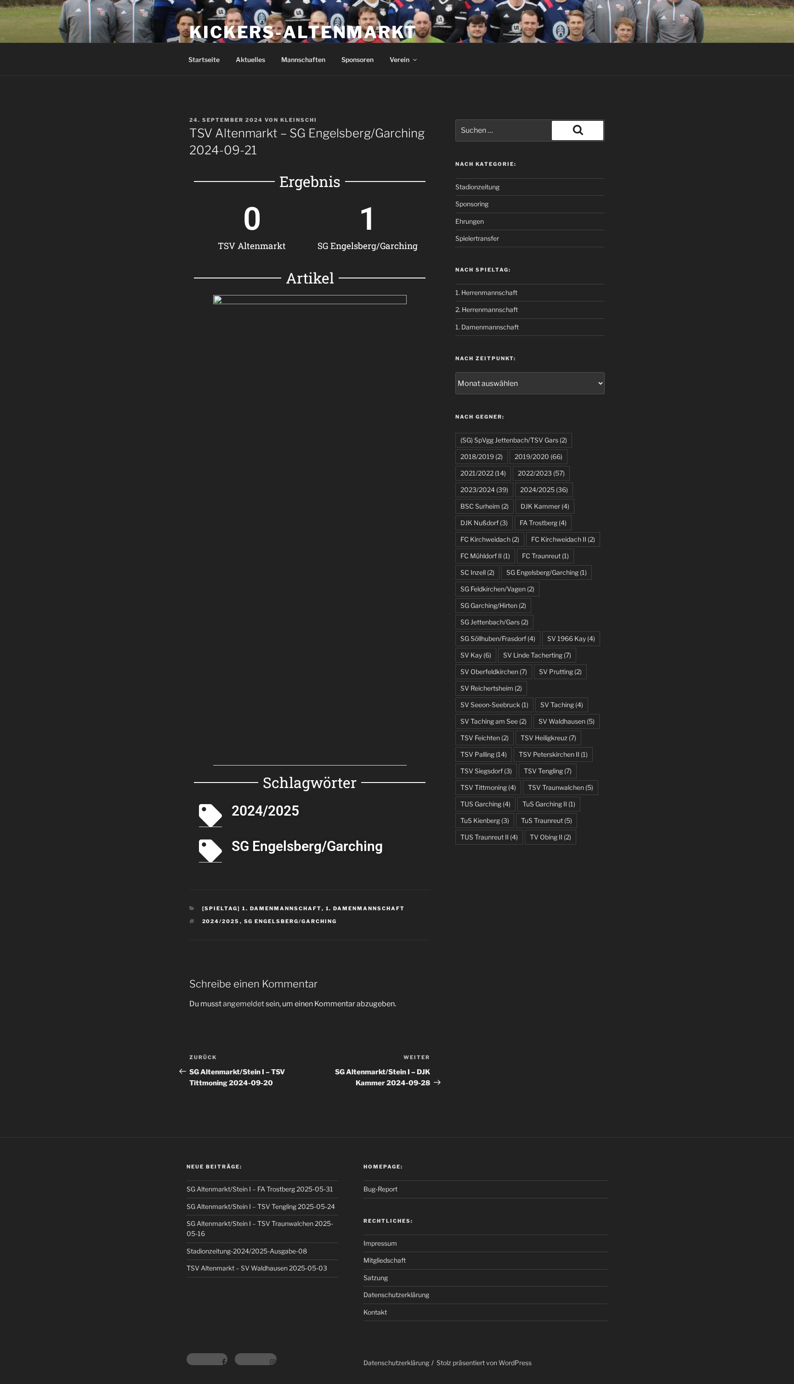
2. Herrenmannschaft (486, 309)
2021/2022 (483, 473)
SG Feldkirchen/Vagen (497, 589)
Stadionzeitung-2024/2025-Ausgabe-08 (247, 1251)
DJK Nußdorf (484, 523)
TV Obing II (550, 837)
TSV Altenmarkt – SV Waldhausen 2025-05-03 (257, 1268)
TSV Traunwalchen (560, 787)
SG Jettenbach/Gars (494, 622)
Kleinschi (298, 120)
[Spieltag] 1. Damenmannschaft (262, 908)
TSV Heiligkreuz (548, 738)
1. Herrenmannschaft (486, 292)
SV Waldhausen (567, 721)
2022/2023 (541, 473)
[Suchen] (577, 130)
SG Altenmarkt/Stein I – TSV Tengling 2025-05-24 (261, 1206)
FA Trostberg (543, 523)
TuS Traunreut (546, 820)
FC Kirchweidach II (563, 539)
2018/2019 (481, 456)
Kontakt (375, 1312)
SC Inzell (477, 572)
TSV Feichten (484, 738)
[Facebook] (207, 1359)
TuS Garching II (548, 804)
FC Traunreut (545, 556)
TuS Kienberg (484, 820)
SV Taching (561, 705)
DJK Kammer (545, 506)
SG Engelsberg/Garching (290, 921)
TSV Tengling (548, 771)
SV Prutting (560, 671)
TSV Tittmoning (488, 787)
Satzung (375, 1278)
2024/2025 (221, 921)
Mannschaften (303, 59)
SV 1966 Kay (571, 638)
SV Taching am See (493, 721)
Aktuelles (250, 59)
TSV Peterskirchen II (553, 754)
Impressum (380, 1243)
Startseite (204, 59)
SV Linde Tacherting (537, 655)
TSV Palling (483, 754)
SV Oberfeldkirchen (493, 671)
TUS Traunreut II (489, 837)
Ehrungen (469, 221)
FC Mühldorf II (485, 556)
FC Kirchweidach (489, 539)
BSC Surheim (484, 506)
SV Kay (475, 655)
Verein (399, 59)
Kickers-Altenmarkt (303, 32)
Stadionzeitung (477, 187)
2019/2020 (538, 456)
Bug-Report (380, 1189)
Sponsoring (471, 204)
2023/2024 (484, 489)
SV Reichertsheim (491, 688)
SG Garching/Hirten (493, 605)
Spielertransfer (477, 238)
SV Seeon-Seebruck (494, 705)
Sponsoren (357, 59)
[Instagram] (256, 1359)
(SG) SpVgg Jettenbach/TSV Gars (513, 440)
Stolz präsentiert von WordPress (484, 1363)
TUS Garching (485, 804)
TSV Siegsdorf (486, 771)
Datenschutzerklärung (396, 1295)
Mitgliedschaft (384, 1260)
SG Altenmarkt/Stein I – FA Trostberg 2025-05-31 (260, 1189)
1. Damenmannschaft (365, 908)
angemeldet (243, 1003)
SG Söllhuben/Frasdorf (497, 638)
